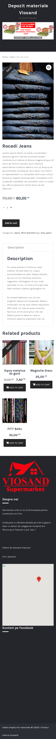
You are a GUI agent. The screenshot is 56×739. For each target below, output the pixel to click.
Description (16, 247)
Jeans (12, 57)
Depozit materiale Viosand (28, 9)
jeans (49, 233)
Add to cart (11, 223)
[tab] (16, 248)
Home (5, 57)
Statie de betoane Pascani (16, 547)
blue (43, 233)
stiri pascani (9, 556)
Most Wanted (28, 233)
